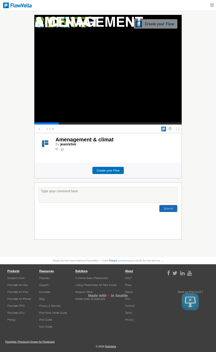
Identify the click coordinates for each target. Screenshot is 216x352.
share (170, 129)
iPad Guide (45, 319)
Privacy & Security (50, 305)
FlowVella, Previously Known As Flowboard (30, 341)
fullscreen (177, 129)
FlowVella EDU (15, 312)
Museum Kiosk (16, 278)
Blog (42, 298)
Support (44, 285)
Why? (128, 278)
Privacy (129, 319)
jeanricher (68, 144)
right (47, 129)
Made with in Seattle (108, 296)
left (40, 129)
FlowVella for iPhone (19, 298)
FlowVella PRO (16, 305)
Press (128, 285)
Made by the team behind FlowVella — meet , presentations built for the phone (108, 260)
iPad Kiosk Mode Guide (53, 312)
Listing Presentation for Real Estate (96, 285)
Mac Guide (45, 326)
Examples (45, 292)
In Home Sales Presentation (91, 278)
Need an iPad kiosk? (190, 292)
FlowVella (17, 5)
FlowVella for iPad (17, 292)
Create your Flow (108, 170)
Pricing (11, 319)
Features (44, 278)
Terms (128, 312)
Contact (130, 305)
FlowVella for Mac (17, 285)
